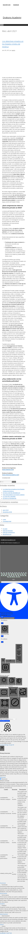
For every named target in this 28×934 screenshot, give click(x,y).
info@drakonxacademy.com (8, 540)
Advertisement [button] (4, 914)
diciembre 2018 (7, 512)
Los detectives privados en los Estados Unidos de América (12, 44)
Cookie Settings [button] (4, 745)
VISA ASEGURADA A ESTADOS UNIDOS (13, 495)
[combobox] (14, 563)
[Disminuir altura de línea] (2, 642)
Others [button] (2, 924)
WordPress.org (7, 534)
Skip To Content (4, 719)
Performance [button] (3, 893)
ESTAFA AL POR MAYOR (9, 498)
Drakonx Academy (12, 17)
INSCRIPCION (6, 5)
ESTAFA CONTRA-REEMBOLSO (11, 493)
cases (4, 519)
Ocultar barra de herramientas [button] (7, 618)
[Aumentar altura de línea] (2, 636)
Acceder (5, 529)
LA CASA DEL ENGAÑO (9, 496)
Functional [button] (3, 883)
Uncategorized (6, 478)
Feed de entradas (8, 530)
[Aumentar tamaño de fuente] (2, 617)
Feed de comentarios (9, 532)
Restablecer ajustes (5, 720)
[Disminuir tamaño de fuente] (2, 623)
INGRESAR (16, 5)
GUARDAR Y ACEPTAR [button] (6, 933)
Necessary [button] (3, 777)
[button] (0, 582)
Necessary (4, 779)
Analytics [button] (2, 904)
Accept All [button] (11, 745)
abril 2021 (6, 510)
